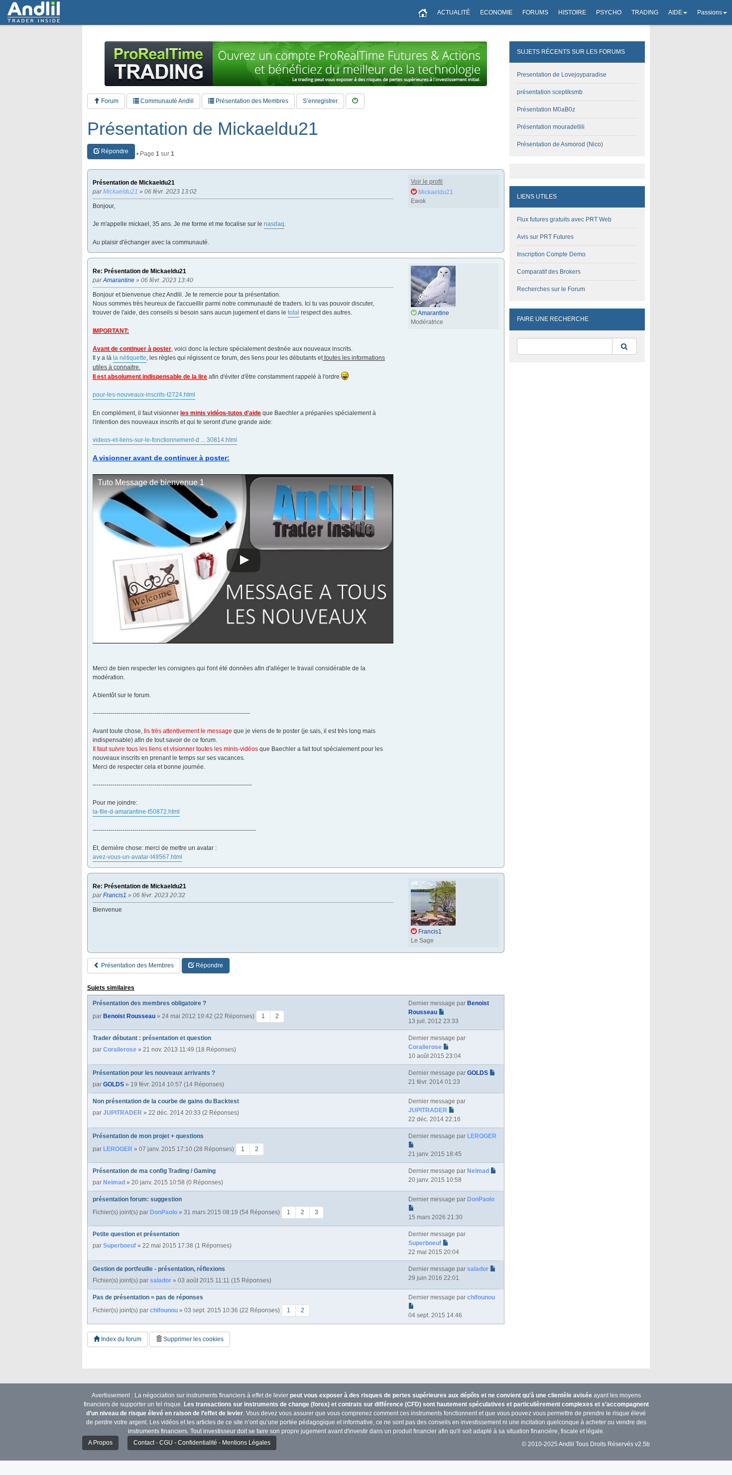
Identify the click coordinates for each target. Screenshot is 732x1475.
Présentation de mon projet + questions (148, 1136)
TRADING (644, 12)
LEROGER (117, 1149)
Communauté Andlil (166, 101)
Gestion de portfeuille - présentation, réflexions (159, 1268)
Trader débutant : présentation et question (152, 1038)
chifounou (164, 1310)
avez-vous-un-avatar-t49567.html (137, 856)
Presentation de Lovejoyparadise (562, 74)
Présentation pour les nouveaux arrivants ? (154, 1072)
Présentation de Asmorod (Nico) (560, 144)
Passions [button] (709, 12)
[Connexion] (355, 101)
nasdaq (274, 223)
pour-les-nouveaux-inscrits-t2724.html (144, 394)
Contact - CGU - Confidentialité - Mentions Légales (201, 1442)
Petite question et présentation (136, 1234)
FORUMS (535, 12)
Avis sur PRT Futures (545, 236)
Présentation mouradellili (551, 126)
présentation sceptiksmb (550, 92)
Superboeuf (119, 1245)
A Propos (100, 1442)
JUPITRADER (122, 1112)
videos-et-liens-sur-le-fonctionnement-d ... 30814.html (165, 439)
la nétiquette (129, 357)
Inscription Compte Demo (551, 254)
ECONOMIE (496, 12)
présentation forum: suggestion (137, 1199)
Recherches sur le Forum (551, 289)
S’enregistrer (320, 101)
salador (160, 1280)
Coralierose (119, 1049)
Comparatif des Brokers (549, 271)
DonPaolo (163, 1212)
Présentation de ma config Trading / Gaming (154, 1170)
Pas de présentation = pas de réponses (148, 1297)
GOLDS (113, 1084)
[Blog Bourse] (33, 12)
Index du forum (120, 1339)
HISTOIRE (572, 12)
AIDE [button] (675, 12)
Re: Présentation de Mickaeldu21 (139, 271)
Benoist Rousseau (129, 1016)
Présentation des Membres (251, 101)
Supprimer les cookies (193, 1339)
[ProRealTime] (296, 63)
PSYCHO (608, 12)
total (293, 312)
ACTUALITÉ (453, 12)
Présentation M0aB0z (546, 109)
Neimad (114, 1182)
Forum (109, 101)
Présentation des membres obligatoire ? (149, 1003)
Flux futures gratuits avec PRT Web (564, 219)
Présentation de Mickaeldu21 (202, 129)
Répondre (114, 151)
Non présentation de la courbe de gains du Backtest (166, 1101)
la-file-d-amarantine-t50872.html (136, 811)
